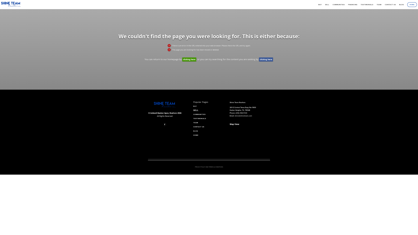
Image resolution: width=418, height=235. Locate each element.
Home (412, 5)
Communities (339, 5)
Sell (327, 5)
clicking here (189, 59)
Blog (401, 5)
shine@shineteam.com (243, 116)
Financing (352, 5)
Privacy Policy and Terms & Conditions (209, 167)
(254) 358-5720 (241, 113)
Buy (320, 5)
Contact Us (390, 5)
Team (379, 5)
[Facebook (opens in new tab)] (164, 124)
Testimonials (367, 5)
